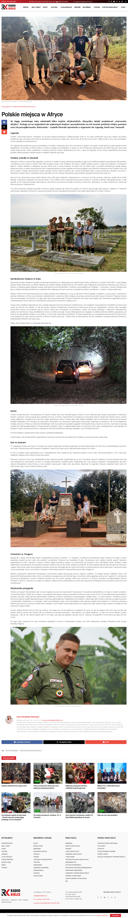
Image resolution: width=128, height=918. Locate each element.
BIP (67, 881)
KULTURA (54, 7)
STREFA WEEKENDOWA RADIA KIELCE (24, 107)
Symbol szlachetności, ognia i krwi (14, 786)
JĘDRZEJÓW (37, 849)
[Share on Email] (4, 131)
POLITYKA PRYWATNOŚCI (73, 865)
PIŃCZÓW (37, 862)
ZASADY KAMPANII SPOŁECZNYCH (76, 878)
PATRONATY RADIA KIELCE (74, 854)
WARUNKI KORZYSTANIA (73, 876)
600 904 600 (56, 903)
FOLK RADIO (101, 846)
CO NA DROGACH (66, 7)
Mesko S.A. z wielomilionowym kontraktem (109, 787)
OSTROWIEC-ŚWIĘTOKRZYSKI (43, 859)
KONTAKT (68, 849)
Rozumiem (115, 915)
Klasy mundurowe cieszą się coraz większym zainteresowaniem (46, 787)
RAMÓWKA (69, 843)
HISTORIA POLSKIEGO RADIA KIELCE (77, 859)
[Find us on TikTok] (122, 1)
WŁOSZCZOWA (38, 876)
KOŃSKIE (36, 854)
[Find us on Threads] (119, 1)
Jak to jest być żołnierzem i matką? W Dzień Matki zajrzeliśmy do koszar (79, 816)
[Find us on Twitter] (117, 1)
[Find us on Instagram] (111, 1)
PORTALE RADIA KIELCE (110, 7)
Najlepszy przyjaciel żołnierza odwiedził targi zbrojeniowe (76, 787)
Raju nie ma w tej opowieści (107, 815)
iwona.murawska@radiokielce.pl (52, 720)
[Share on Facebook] (4, 122)
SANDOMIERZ (38, 865)
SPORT (45, 7)
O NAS (123, 7)
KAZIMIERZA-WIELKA (40, 851)
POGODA (97, 7)
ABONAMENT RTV (71, 862)
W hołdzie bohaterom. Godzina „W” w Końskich (47, 816)
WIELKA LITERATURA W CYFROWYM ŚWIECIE (111, 857)
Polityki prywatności (101, 915)
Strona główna (6, 107)
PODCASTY (101, 849)
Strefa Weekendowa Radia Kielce (30, 750)
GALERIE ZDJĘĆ (6, 862)
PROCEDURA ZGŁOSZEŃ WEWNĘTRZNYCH (79, 868)
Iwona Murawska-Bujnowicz (28, 717)
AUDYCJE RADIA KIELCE (73, 846)
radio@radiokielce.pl (40, 896)
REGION (25, 7)
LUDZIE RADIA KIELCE (72, 851)
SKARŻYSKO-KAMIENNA (41, 868)
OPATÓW (36, 857)
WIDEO (4, 865)
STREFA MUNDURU (7, 859)
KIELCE (36, 843)
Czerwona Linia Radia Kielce (42, 903)
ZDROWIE (77, 7)
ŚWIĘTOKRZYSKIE (7, 843)
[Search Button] (125, 1)
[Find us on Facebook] (108, 1)
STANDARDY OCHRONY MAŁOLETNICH (77, 873)
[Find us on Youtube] (114, 1)
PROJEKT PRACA (103, 854)
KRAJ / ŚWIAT (36, 7)
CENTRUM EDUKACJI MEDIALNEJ (108, 843)
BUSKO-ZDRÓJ (38, 846)
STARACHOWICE (38, 870)
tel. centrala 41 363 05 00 (42, 899)
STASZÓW (37, 873)
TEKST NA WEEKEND (12, 750)
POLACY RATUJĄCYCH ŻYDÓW (106, 851)
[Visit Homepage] (9, 7)
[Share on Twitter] (4, 127)
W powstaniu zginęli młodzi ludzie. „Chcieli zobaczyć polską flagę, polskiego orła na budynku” (14, 817)
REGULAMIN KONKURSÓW (74, 870)
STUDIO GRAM (70, 857)
